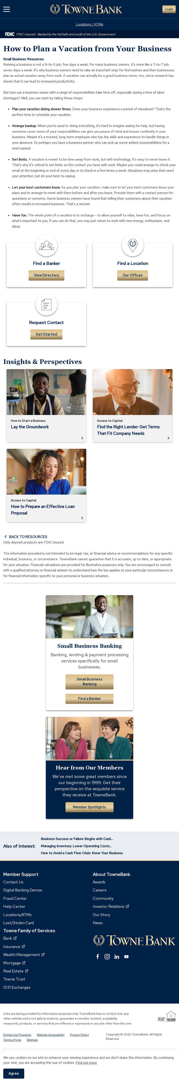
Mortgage (14, 962)
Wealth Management (24, 954)
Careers (100, 890)
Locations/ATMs (17, 914)
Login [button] (169, 9)
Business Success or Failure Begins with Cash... (77, 838)
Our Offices (132, 275)
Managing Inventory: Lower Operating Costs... (76, 846)
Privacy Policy (79, 1035)
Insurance (14, 946)
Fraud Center (15, 898)
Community (103, 898)
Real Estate (15, 970)
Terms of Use (12, 1040)
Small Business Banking (89, 681)
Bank (10, 938)
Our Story (101, 914)
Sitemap (32, 1040)
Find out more (86, 1062)
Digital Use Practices (17, 1035)
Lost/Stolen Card (18, 922)
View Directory (46, 275)
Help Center (14, 906)
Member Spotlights (89, 807)
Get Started (46, 334)
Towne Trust (14, 979)
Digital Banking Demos (22, 890)
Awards (99, 881)
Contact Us (13, 881)
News (98, 922)
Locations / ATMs (89, 24)
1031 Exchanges (16, 987)
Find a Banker (89, 698)
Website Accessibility (51, 1035)
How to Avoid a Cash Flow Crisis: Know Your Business (82, 853)
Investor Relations (111, 906)
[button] (6, 9)
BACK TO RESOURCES (28, 537)
